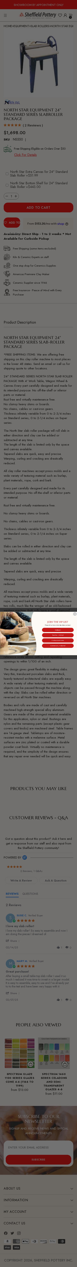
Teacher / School (57, 635)
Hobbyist (58, 630)
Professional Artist (58, 640)
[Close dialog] (74, 614)
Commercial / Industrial (57, 646)
